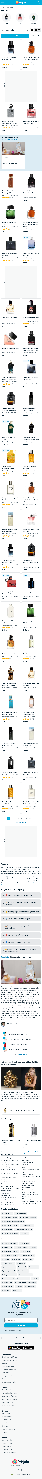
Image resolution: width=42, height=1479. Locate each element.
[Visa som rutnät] (32, 30)
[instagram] (19, 1470)
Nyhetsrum (5, 1426)
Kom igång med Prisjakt (10, 1357)
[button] (21, 895)
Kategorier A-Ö (7, 1376)
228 (30, 818)
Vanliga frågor (7, 1416)
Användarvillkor (7, 1440)
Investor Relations (8, 1429)
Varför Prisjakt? (7, 1390)
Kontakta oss (6, 1420)
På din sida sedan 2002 (10, 1360)
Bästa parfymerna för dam (21, 957)
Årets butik (5, 1373)
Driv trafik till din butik (9, 1393)
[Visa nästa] (33, 818)
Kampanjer (5, 1379)
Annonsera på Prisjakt (10, 1396)
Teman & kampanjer (9, 1369)
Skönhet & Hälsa (8, 7)
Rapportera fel (21, 822)
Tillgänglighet (7, 1432)
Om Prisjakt (6, 1413)
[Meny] (2, 2)
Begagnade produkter (9, 1382)
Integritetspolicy (7, 1449)
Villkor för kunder (8, 1406)
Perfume (35, 883)
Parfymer (4, 885)
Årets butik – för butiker (10, 1399)
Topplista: (5, 957)
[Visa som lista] (36, 30)
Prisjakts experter (8, 1366)
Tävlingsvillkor (7, 1443)
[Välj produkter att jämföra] (33, 36)
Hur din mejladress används (12, 1330)
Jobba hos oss (7, 1423)
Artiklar (4, 1363)
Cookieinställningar (8, 1453)
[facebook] (22, 1470)
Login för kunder (7, 1402)
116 (26, 818)
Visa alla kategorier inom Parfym (32, 1153)
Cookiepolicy (6, 1446)
